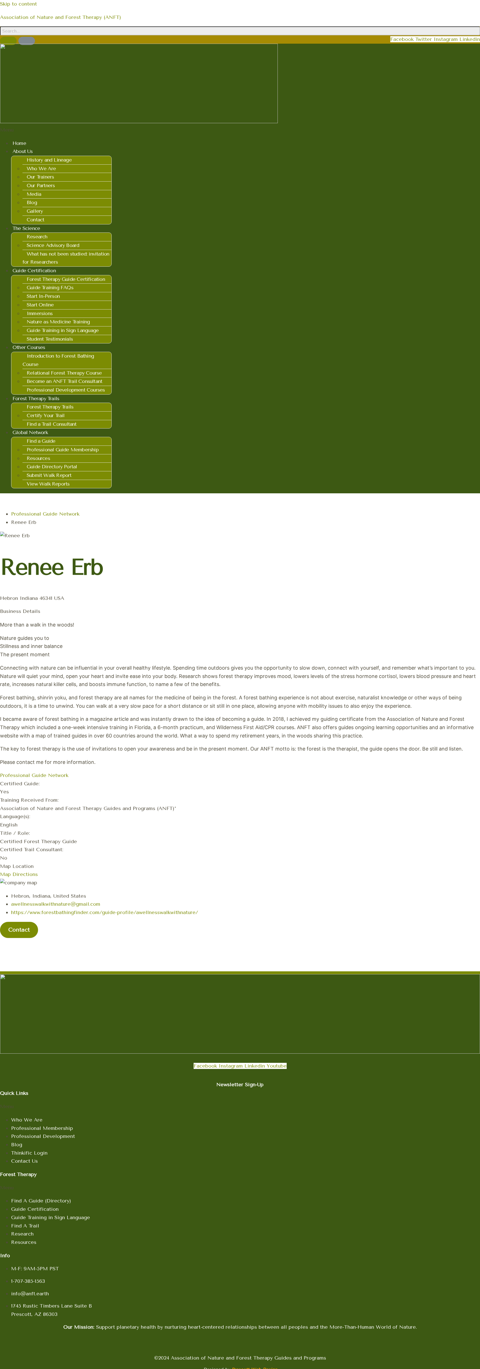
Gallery (35, 211)
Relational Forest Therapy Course (64, 373)
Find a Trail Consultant (52, 424)
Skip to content (18, 4)
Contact (35, 220)
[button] (139, 130)
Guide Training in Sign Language (63, 330)
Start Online (40, 305)
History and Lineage (49, 160)
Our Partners (41, 185)
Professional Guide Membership (63, 450)
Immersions (39, 313)
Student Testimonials (50, 339)
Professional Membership (42, 1128)
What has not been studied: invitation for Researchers (65, 258)
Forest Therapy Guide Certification (66, 279)
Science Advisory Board (53, 245)
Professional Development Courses (66, 390)
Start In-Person (43, 296)
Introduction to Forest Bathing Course (58, 360)
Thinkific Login (29, 1153)
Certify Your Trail (46, 415)
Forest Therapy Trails (50, 407)
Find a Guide (41, 441)
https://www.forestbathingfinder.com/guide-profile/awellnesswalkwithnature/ (104, 912)
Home (19, 143)
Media (34, 194)
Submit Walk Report (49, 475)
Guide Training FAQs (50, 287)
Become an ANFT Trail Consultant (64, 381)
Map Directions (19, 874)
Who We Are (41, 168)
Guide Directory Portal (52, 467)
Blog (32, 202)
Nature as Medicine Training (58, 322)
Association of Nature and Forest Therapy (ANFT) (60, 17)
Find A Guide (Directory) (41, 1201)
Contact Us (24, 1161)
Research (37, 237)
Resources (38, 458)
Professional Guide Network (45, 514)
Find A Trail (25, 1226)
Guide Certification (35, 1209)
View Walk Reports (48, 484)
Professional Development (43, 1136)
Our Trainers (40, 177)
